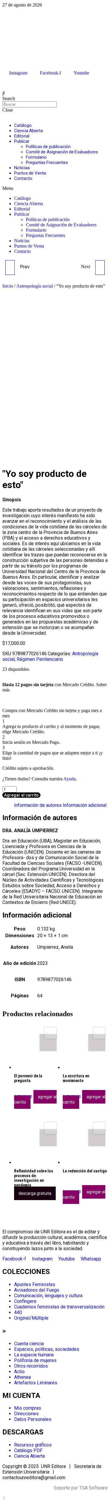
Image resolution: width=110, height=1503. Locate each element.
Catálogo (23, 125)
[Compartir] (90, 6)
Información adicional (84, 805)
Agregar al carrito (21, 795)
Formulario (36, 157)
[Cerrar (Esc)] (103, 6)
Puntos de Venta (30, 173)
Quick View (48, 1042)
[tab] (38, 805)
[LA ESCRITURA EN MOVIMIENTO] (10, 267)
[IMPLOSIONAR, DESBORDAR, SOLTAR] (100, 267)
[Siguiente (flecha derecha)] (99, 751)
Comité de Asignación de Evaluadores (62, 152)
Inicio (7, 285)
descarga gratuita (34, 1193)
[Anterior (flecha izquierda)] (10, 751)
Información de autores (38, 805)
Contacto (23, 178)
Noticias (22, 167)
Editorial (21, 136)
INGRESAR (12, 83)
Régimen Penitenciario (40, 659)
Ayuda (69, 778)
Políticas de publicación (48, 146)
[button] (55, 188)
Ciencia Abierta (28, 130)
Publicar (21, 141)
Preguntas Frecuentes (47, 162)
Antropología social (34, 285)
